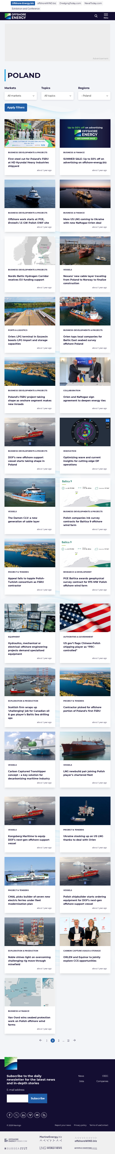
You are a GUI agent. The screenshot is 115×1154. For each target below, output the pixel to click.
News (81, 1076)
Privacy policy (80, 1125)
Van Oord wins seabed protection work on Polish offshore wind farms (29, 1021)
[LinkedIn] (23, 1115)
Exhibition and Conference (26, 8)
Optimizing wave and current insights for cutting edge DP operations (82, 461)
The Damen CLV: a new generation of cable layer (24, 520)
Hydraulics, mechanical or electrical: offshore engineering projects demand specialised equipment (27, 648)
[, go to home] (15, 16)
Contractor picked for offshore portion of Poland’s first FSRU (82, 709)
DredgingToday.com (70, 3)
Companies (102, 1081)
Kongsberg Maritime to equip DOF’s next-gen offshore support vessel (28, 840)
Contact (104, 1125)
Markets (10, 88)
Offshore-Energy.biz (23, 3)
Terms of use (95, 1125)
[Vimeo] (30, 1115)
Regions (84, 88)
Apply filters (16, 107)
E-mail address (15, 1089)
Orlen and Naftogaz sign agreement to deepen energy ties (84, 399)
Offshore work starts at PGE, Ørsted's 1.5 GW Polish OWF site (28, 221)
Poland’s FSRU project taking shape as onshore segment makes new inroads (30, 401)
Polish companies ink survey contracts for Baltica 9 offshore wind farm (82, 522)
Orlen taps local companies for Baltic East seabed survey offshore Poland (82, 340)
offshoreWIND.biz (46, 3)
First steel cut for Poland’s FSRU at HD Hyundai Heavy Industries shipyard (28, 162)
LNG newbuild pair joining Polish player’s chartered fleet (84, 773)
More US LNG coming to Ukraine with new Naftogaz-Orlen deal (83, 221)
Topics (45, 88)
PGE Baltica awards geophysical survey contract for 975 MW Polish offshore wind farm (85, 582)
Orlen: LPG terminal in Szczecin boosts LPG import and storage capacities (28, 340)
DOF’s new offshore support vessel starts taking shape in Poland (26, 461)
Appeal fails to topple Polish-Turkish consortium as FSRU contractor (26, 582)
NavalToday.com (93, 3)
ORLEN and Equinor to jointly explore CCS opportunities (81, 959)
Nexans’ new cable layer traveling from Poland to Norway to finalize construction (84, 280)
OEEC (105, 1076)
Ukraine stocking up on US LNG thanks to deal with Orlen (83, 838)
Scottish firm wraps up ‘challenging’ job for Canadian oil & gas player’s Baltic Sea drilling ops (28, 713)
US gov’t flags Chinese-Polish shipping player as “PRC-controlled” (81, 647)
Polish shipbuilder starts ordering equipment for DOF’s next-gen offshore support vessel (84, 900)
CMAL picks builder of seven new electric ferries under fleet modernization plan (29, 900)
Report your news (63, 1125)
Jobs (81, 1081)
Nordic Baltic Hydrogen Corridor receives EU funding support (28, 278)
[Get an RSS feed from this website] (44, 1115)
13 (68, 1041)
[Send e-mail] (37, 1115)
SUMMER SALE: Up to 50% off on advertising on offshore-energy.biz (85, 160)
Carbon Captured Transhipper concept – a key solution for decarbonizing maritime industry (29, 775)
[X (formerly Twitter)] (16, 1115)
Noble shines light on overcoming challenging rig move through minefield (29, 961)
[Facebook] (9, 1115)
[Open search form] (96, 16)
